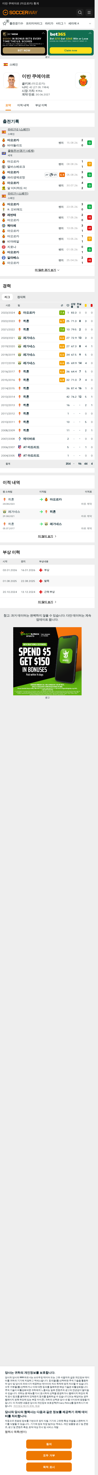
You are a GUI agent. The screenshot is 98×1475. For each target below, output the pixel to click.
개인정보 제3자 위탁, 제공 (26, 1406)
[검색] (80, 12)
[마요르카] (83, 84)
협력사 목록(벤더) (16, 1431)
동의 (49, 1444)
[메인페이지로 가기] (23, 12)
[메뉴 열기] (89, 12)
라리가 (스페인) (18, 193)
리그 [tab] (7, 297)
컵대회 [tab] (21, 297)
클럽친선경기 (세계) (21, 151)
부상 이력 (41, 105)
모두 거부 (49, 1455)
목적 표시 (49, 1467)
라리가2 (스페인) (19, 129)
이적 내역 (23, 105)
